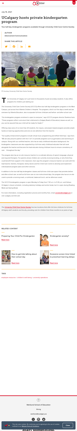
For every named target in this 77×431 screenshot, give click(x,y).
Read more (5, 240)
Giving (38, 409)
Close (68, 425)
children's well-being (24, 277)
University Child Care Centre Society (18, 207)
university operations (40, 277)
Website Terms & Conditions (30, 426)
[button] (7, 46)
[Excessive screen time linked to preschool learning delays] (44, 257)
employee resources (8, 277)
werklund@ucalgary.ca (38, 414)
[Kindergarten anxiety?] (44, 239)
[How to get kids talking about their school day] (6, 257)
